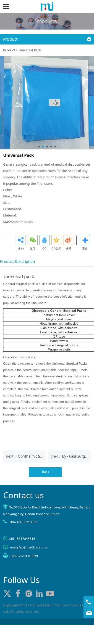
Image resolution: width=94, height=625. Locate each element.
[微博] (68, 240)
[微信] (33, 240)
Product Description (17, 261)
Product (9, 50)
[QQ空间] (56, 240)
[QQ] (44, 240)
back (45, 472)
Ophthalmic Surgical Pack (39, 456)
